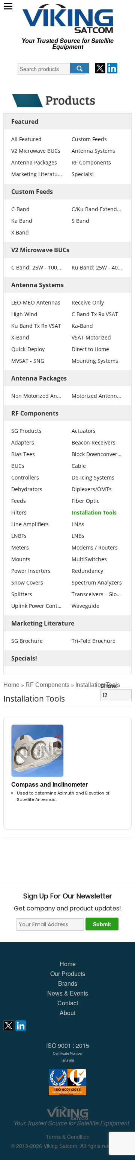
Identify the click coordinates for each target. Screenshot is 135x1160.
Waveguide (85, 605)
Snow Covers (27, 582)
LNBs (78, 535)
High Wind (24, 314)
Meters (20, 547)
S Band (80, 220)
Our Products (67, 973)
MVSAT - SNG (27, 360)
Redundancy (87, 570)
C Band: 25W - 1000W (36, 267)
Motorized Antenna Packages (97, 395)
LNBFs (19, 535)
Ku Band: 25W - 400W (97, 267)
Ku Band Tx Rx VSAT (36, 325)
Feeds (18, 500)
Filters (19, 512)
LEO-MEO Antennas (35, 302)
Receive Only (88, 302)
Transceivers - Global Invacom (97, 594)
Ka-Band (82, 325)
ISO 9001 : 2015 (67, 1052)
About (67, 1012)
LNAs (78, 524)
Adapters (22, 442)
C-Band (20, 209)
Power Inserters (31, 570)
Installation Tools (94, 512)
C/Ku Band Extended (97, 209)
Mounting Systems (95, 360)
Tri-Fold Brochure (94, 640)
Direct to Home (90, 349)
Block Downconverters (97, 454)
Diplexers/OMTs (92, 489)
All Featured (26, 139)
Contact (67, 1003)
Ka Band (21, 220)
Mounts (20, 559)
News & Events (67, 993)
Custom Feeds (89, 139)
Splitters (21, 594)
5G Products (26, 430)
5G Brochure (27, 640)
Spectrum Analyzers (97, 582)
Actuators (84, 430)
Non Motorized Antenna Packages (36, 395)
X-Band (20, 337)
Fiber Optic (85, 500)
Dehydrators (26, 489)
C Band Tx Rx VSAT (95, 314)
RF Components (91, 162)
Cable (79, 465)
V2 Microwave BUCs (35, 150)
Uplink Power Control (36, 605)
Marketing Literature (36, 174)
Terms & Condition (68, 1136)
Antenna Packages (34, 162)
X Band (20, 232)
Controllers (25, 477)
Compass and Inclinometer (49, 784)
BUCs (17, 465)
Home (11, 685)
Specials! (83, 174)
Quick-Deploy (28, 349)
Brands (67, 983)
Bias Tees (23, 454)
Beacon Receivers (94, 442)
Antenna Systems (93, 150)
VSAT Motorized (91, 337)
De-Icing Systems (93, 477)
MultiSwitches (89, 559)
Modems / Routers (95, 547)
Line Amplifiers (30, 524)
